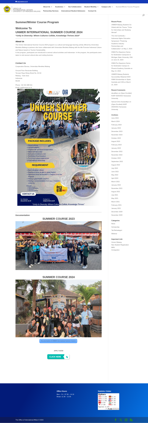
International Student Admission (73, 11)
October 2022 (116, 158)
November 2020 (116, 215)
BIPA (113, 247)
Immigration (115, 250)
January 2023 (116, 148)
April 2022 (114, 178)
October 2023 (116, 138)
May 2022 (114, 175)
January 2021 (116, 208)
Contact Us (92, 11)
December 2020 (116, 212)
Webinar (114, 233)
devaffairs (114, 93)
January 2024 (116, 128)
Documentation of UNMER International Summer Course (58, 341)
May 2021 (114, 198)
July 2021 (114, 195)
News (113, 223)
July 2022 (114, 168)
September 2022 (117, 161)
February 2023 (116, 145)
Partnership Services (51, 11)
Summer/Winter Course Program (127, 7)
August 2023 (115, 141)
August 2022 (115, 165)
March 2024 (115, 121)
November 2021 (116, 188)
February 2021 (116, 205)
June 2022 (115, 171)
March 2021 (115, 202)
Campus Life (106, 7)
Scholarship (115, 227)
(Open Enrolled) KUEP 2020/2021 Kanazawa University (121, 95)
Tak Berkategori (116, 230)
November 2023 (116, 135)
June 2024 (115, 118)
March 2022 (115, 181)
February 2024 (116, 125)
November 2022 (116, 155)
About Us (46, 7)
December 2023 (116, 131)
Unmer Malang (116, 242)
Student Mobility (90, 7)
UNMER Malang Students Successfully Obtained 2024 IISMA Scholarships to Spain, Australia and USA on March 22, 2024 (121, 79)
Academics (59, 7)
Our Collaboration (74, 7)
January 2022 (116, 185)
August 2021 (115, 191)
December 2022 (116, 151)
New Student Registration (120, 245)
